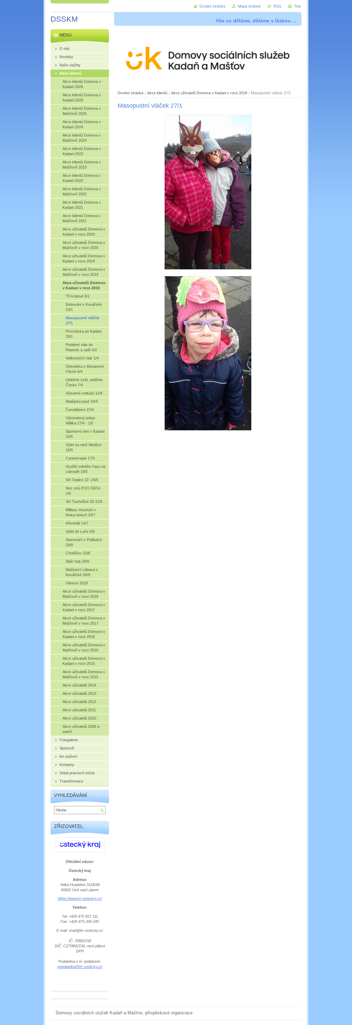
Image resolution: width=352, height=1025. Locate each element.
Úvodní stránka (130, 93)
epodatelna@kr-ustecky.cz (79, 966)
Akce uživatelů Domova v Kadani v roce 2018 (209, 93)
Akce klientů (157, 93)
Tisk (297, 6)
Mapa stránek (249, 6)
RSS (277, 6)
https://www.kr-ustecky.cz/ (80, 898)
